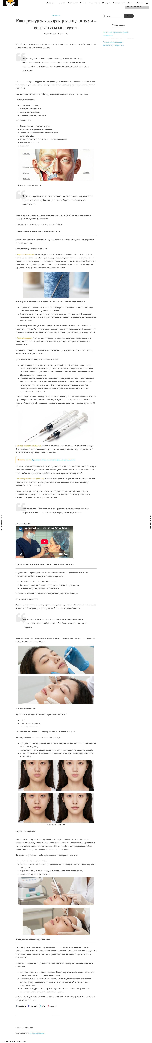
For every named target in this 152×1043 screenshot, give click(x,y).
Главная (52, 3)
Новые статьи (94, 3)
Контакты (61, 3)
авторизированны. (37, 1033)
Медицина (106, 3)
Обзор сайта (72, 3)
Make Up (139, 3)
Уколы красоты (119, 3)
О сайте (83, 3)
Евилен (62, 34)
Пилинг (131, 3)
